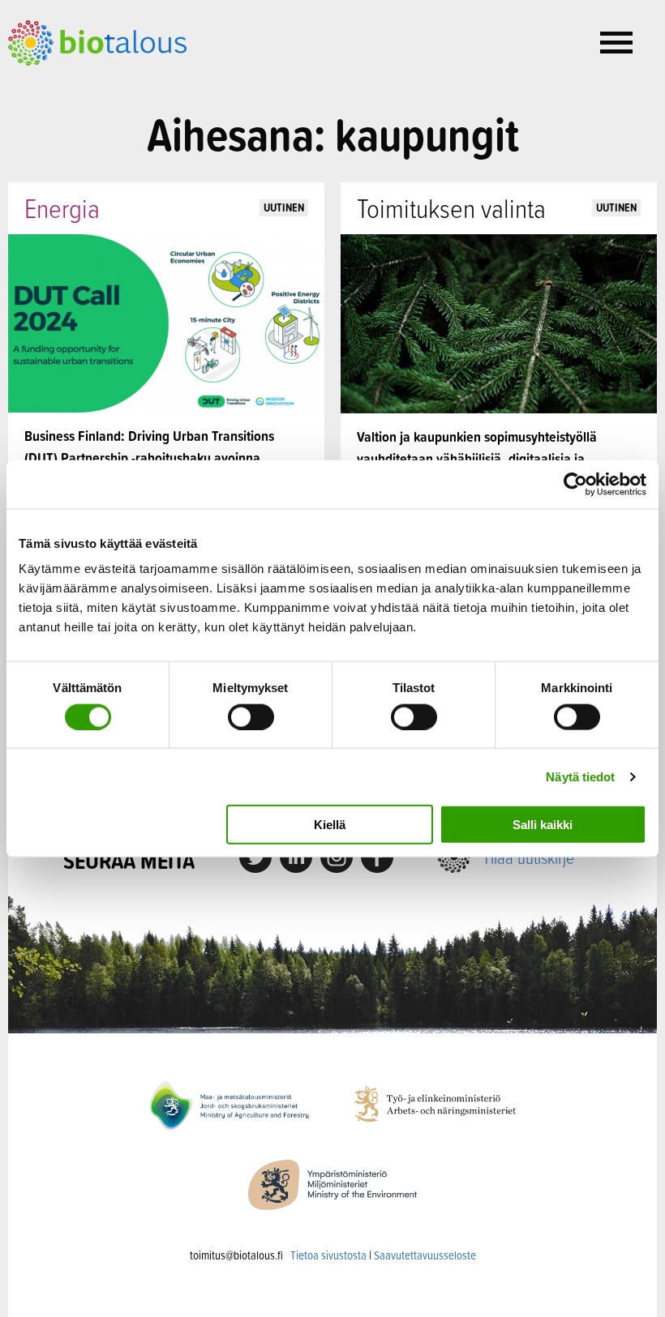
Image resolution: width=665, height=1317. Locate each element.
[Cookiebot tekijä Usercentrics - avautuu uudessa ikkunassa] (575, 484)
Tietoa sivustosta (328, 1255)
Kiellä (329, 825)
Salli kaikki (543, 825)
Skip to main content (64, 83)
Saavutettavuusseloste (425, 1255)
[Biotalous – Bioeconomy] (97, 41)
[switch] (251, 716)
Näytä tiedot (580, 776)
